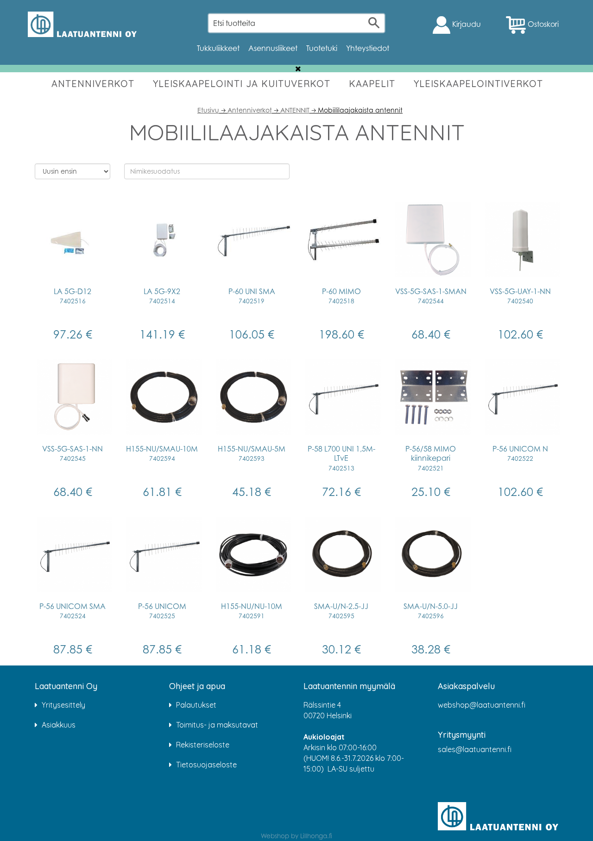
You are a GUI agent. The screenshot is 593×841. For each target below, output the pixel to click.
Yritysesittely (63, 704)
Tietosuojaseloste (206, 764)
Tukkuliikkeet (218, 48)
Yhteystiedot (367, 48)
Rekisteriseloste (202, 744)
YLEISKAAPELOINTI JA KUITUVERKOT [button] (241, 83)
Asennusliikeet (272, 48)
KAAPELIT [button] (372, 83)
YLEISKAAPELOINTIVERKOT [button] (478, 83)
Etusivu (208, 110)
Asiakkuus (59, 724)
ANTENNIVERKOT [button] (92, 83)
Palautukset (196, 704)
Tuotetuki (321, 48)
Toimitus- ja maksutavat (217, 724)
